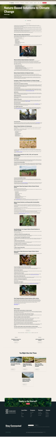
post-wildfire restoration (18, 108)
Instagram (48, 413)
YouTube (48, 416)
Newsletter (22, 416)
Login (30, 416)
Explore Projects (40, 413)
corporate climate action (25, 182)
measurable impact (18, 199)
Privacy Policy (7, 432)
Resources (22, 413)
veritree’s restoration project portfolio (34, 274)
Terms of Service (9, 432)
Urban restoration (38, 122)
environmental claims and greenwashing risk (33, 283)
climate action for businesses (19, 151)
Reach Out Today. (16, 304)
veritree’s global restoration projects (30, 90)
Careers (31, 413)
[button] (17, 2)
